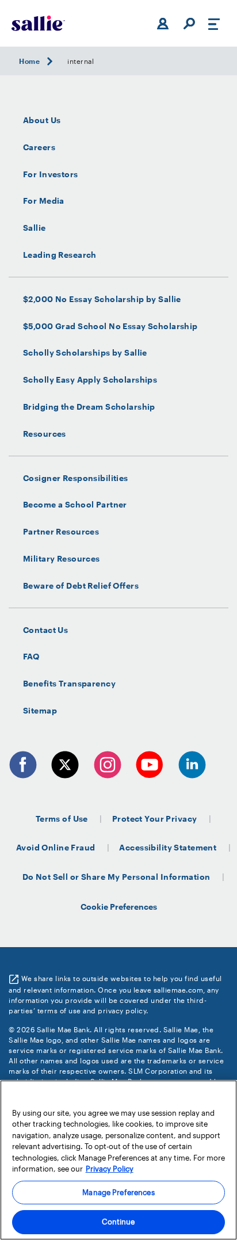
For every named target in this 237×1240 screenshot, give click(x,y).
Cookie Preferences (119, 906)
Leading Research (60, 255)
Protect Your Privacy (154, 818)
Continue (118, 1221)
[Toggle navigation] (214, 23)
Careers (39, 147)
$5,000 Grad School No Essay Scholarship (110, 326)
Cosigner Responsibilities (75, 478)
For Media (43, 200)
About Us (41, 120)
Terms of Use (62, 818)
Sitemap (40, 710)
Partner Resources (61, 531)
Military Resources (61, 558)
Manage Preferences (118, 1192)
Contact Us (45, 630)
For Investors (50, 174)
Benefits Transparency (69, 683)
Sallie (34, 227)
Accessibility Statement (167, 847)
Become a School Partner (75, 504)
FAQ (31, 656)
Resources (44, 433)
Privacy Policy (109, 1168)
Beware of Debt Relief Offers (81, 585)
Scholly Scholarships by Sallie (85, 352)
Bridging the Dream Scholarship (89, 406)
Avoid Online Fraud (55, 847)
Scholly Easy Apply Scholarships (90, 379)
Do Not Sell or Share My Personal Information (116, 877)
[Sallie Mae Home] (38, 23)
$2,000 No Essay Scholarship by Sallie (102, 299)
